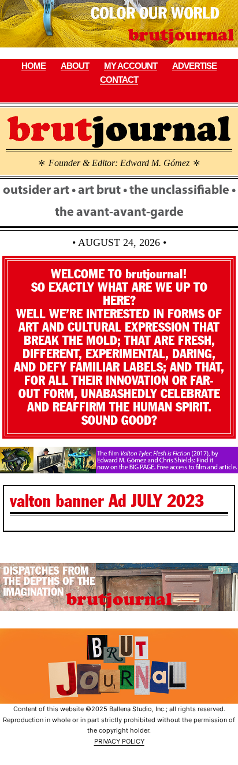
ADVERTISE (194, 66)
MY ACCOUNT (130, 66)
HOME (33, 66)
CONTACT (119, 79)
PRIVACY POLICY (119, 741)
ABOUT (75, 66)
